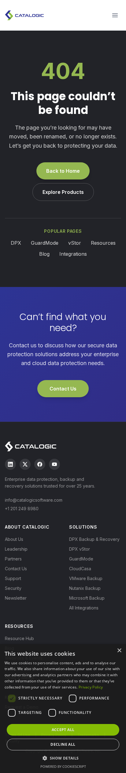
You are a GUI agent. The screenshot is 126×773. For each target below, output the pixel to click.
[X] (25, 464)
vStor (74, 243)
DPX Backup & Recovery (94, 539)
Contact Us (63, 389)
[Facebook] (39, 464)
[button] (63, 758)
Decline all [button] (62, 744)
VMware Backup (85, 578)
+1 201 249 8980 (22, 508)
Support (13, 578)
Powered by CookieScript (63, 766)
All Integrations (83, 607)
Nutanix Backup (85, 588)
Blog (44, 254)
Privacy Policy (91, 687)
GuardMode (44, 243)
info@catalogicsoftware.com (33, 500)
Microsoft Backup (87, 598)
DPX (16, 243)
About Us (14, 539)
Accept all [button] (63, 729)
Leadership (16, 549)
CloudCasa (80, 568)
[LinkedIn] (10, 464)
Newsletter (16, 598)
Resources (103, 243)
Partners (13, 558)
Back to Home (63, 171)
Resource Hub (19, 638)
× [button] (119, 650)
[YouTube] (54, 464)
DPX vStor (79, 549)
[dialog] (63, 708)
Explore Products (63, 192)
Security (13, 588)
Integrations (73, 254)
